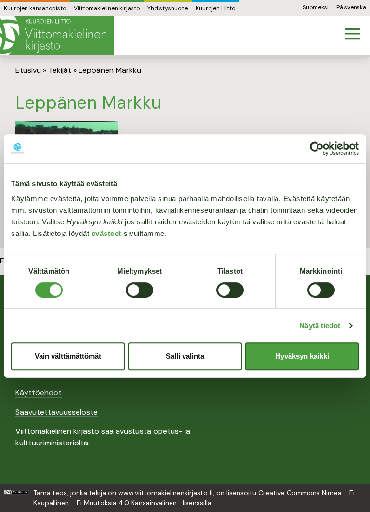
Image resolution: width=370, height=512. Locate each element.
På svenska (351, 7)
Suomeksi (316, 7)
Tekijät (59, 70)
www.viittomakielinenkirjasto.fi (165, 492)
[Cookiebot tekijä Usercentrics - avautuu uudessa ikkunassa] (317, 148)
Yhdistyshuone (167, 8)
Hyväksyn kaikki (302, 356)
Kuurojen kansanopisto (35, 8)
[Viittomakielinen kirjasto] (57, 35)
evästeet (106, 233)
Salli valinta (185, 356)
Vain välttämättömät (68, 356)
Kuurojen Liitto (215, 8)
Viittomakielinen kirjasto (107, 8)
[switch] (139, 290)
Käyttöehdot (38, 392)
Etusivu (28, 70)
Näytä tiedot (319, 325)
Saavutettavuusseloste (56, 412)
